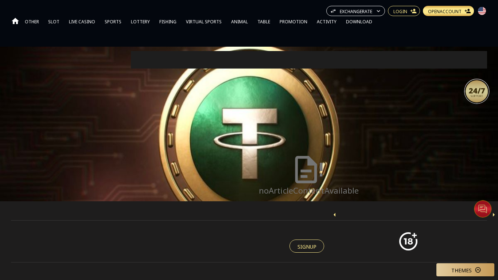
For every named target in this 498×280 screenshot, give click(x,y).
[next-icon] (493, 214)
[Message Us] (482, 208)
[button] (477, 91)
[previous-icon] (334, 214)
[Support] (477, 91)
